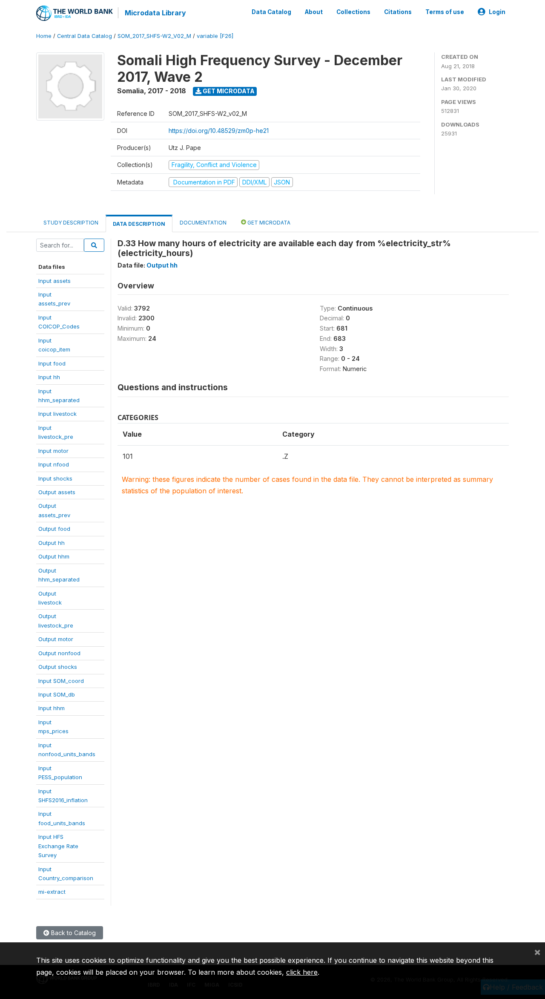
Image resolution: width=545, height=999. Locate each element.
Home (44, 36)
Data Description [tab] (139, 224)
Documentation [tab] (203, 222)
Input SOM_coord (61, 680)
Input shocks (55, 478)
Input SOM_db (56, 694)
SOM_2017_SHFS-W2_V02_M (154, 36)
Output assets (56, 492)
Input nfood (53, 464)
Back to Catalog (72, 932)
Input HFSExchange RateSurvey (58, 845)
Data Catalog (271, 12)
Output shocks (57, 666)
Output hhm (53, 556)
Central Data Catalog (84, 36)
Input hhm (51, 708)
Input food (52, 363)
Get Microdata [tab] (268, 222)
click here (302, 972)
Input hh (49, 377)
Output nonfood (59, 653)
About (314, 12)
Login (497, 12)
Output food (54, 528)
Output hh (51, 542)
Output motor (55, 639)
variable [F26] (215, 36)
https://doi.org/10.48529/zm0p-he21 (219, 130)
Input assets (54, 280)
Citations (398, 12)
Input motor (53, 450)
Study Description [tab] (70, 222)
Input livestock (57, 413)
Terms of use (444, 12)
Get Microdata (228, 91)
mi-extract (52, 891)
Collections (353, 12)
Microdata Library (155, 13)
